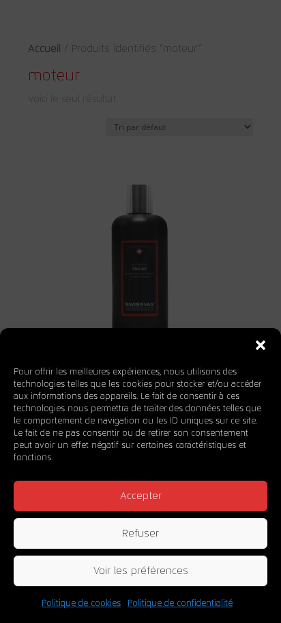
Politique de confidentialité (180, 603)
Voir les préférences (140, 570)
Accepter (141, 496)
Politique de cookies (81, 603)
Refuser (140, 533)
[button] (260, 345)
